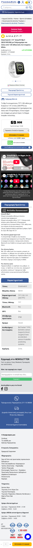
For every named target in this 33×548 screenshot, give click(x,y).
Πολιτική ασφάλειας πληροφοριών (13, 464)
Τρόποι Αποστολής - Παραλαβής (12, 466)
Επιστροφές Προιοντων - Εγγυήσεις (13, 470)
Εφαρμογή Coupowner (8, 451)
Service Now (5, 487)
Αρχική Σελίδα (7, 19)
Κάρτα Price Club (7, 496)
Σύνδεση (4, 438)
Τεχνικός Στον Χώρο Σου (9, 489)
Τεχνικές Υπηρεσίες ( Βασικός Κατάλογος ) (16, 494)
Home (16, 19)
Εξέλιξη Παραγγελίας (8, 443)
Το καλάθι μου (6, 441)
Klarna (3, 498)
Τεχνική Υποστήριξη (8, 492)
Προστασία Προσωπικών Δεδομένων (13, 472)
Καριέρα (4, 479)
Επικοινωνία (5, 477)
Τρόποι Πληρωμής (7, 468)
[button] (30, 7)
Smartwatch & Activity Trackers (13, 21)
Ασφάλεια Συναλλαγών (9, 474)
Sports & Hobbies (26, 19)
